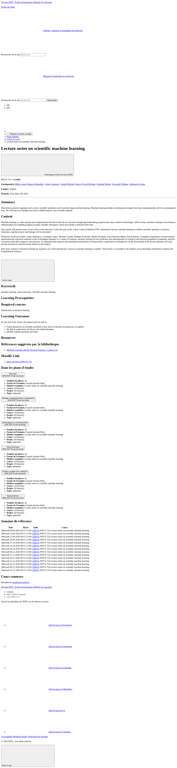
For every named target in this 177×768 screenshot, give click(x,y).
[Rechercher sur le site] (22, 97)
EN (8, 108)
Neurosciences (13, 497)
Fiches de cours (8, 7)
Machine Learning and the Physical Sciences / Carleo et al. (32, 350)
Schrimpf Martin (103, 184)
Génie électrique (13, 448)
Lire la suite (7, 280)
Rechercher (52, 100)
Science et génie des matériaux (15, 472)
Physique (13, 375)
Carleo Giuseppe (51, 184)
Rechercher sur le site (10, 54)
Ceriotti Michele (67, 184)
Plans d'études (13, 136)
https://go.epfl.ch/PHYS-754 (19, 362)
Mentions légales (20, 736)
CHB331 (36, 530)
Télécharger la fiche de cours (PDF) (58, 175)
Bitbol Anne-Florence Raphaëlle (29, 184)
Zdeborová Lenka (137, 184)
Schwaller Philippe (120, 184)
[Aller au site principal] (27, 131)
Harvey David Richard (85, 184)
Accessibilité (6, 736)
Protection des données (38, 736)
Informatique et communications (15, 424)
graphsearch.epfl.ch (20, 582)
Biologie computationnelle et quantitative (18, 399)
